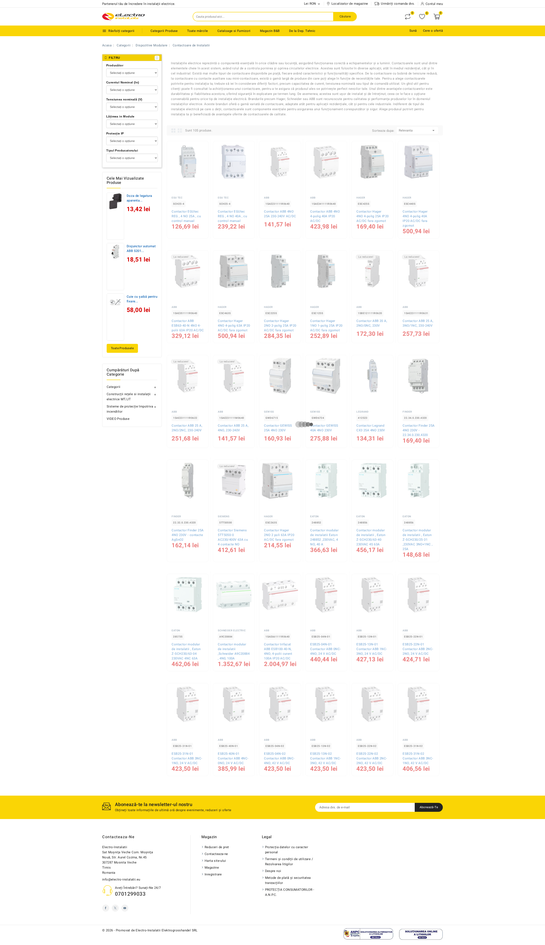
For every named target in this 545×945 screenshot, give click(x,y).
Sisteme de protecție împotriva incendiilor (130, 409)
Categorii (113, 387)
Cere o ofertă (433, 30)
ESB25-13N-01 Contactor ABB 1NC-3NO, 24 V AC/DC (371, 649)
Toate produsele (122, 348)
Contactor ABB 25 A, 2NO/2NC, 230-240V (187, 428)
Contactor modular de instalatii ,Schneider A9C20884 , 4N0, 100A (234, 651)
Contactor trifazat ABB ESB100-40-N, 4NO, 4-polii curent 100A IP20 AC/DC (278, 651)
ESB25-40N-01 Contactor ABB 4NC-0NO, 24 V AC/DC (233, 758)
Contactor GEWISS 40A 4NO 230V (324, 428)
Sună (413, 30)
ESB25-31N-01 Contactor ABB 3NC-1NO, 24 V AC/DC (187, 758)
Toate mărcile (197, 31)
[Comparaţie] (408, 17)
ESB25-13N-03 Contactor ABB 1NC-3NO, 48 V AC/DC (279, 863)
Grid (173, 130)
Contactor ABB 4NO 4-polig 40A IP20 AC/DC (325, 216)
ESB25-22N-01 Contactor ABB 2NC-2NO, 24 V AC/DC (418, 649)
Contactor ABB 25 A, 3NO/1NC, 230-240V (418, 323)
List (180, 130)
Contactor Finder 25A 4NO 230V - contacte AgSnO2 (188, 535)
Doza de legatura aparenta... (139, 198)
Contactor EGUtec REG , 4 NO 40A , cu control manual (232, 216)
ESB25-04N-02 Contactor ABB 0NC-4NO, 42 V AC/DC (279, 758)
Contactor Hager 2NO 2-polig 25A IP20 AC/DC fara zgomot (280, 326)
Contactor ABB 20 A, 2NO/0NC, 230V (371, 323)
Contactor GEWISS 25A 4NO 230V (278, 428)
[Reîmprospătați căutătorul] (157, 58)
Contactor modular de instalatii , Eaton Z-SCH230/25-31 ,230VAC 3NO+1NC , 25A (417, 539)
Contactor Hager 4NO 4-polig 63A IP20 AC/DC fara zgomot (234, 326)
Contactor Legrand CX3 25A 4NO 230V (370, 428)
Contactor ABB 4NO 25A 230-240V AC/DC (280, 214)
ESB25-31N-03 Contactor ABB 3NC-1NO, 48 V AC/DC (371, 863)
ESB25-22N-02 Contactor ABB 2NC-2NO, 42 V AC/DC (371, 758)
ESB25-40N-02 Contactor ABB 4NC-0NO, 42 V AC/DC (187, 863)
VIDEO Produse (118, 418)
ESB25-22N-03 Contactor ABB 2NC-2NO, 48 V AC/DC (325, 863)
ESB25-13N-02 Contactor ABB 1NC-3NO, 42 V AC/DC (325, 758)
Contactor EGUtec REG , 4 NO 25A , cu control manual (186, 216)
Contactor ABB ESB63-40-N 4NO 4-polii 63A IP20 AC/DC (188, 326)
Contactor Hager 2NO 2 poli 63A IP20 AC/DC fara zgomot (279, 535)
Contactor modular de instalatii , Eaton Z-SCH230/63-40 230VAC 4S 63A (370, 537)
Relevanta (417, 130)
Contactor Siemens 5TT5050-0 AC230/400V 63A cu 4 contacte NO (233, 537)
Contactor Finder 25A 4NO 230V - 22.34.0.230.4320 (419, 430)
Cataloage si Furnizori (234, 31)
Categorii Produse (164, 31)
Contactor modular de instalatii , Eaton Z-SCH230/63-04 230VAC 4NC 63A (186, 651)
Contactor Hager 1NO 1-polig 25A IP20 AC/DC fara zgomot (326, 326)
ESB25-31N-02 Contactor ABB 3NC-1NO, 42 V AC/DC (418, 758)
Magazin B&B (270, 31)
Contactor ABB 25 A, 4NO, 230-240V (233, 428)
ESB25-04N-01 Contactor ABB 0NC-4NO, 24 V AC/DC (325, 649)
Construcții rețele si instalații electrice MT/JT (129, 397)
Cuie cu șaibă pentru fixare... (142, 299)
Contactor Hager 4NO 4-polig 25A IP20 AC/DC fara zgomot (372, 216)
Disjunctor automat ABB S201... (141, 248)
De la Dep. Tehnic (302, 31)
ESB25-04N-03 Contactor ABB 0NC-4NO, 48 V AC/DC (233, 863)
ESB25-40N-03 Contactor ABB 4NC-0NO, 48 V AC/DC (418, 863)
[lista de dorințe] (422, 17)
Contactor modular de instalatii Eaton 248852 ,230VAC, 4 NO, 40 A (324, 537)
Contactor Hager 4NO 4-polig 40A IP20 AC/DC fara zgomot (415, 218)
